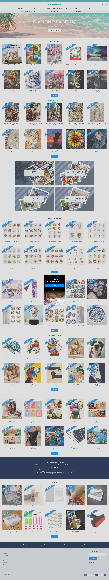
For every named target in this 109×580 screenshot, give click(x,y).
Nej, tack (54, 289)
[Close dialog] (63, 276)
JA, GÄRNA (54, 285)
